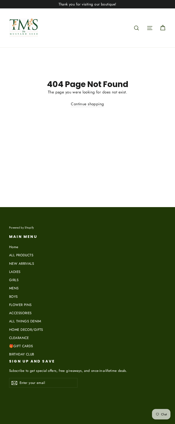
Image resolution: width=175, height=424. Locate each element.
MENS (14, 288)
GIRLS (13, 280)
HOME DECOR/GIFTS (26, 329)
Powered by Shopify (21, 227)
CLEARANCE (19, 337)
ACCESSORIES (20, 313)
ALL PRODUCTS (21, 255)
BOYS (13, 296)
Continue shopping (87, 104)
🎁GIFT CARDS (21, 346)
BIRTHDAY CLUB (21, 354)
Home (13, 246)
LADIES (15, 271)
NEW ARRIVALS (21, 263)
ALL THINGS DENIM (25, 321)
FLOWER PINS (20, 304)
